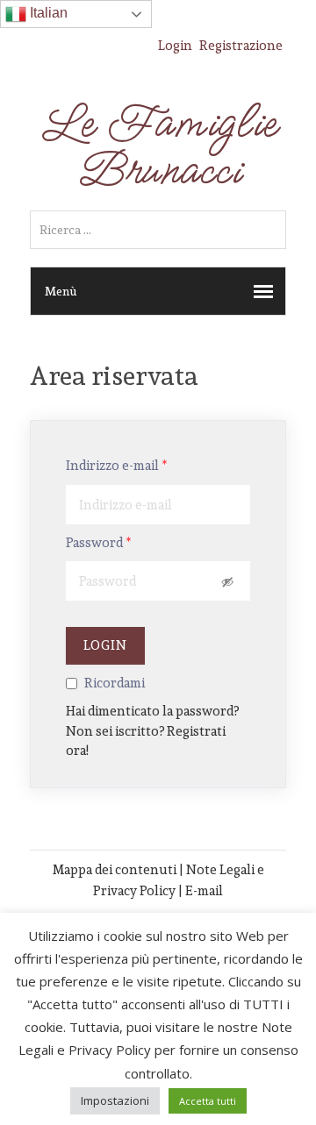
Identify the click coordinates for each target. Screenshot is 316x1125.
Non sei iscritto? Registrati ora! (146, 741)
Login (175, 45)
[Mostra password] (228, 581)
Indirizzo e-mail (117, 465)
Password (99, 542)
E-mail (204, 890)
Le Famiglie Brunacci (158, 147)
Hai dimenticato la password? (152, 711)
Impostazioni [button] (115, 1100)
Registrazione (241, 45)
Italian (47, 12)
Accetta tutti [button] (207, 1100)
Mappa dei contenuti (114, 869)
